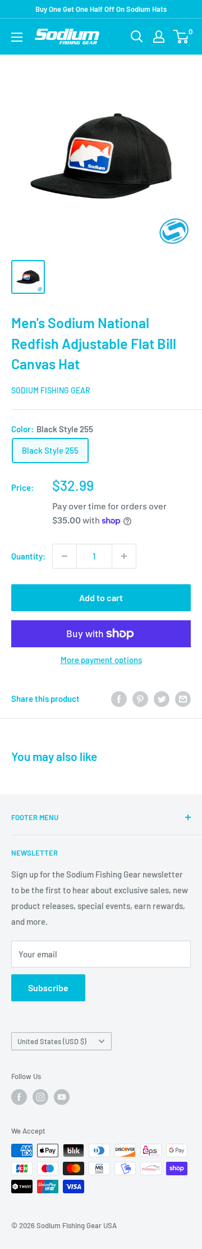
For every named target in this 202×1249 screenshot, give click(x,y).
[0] (182, 36)
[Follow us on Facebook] (19, 1097)
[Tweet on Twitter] (161, 698)
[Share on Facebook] (119, 698)
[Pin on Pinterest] (140, 698)
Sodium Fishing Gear (50, 390)
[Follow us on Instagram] (40, 1097)
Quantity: (28, 556)
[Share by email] (183, 698)
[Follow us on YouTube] (62, 1097)
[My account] (158, 36)
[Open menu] (16, 37)
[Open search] (137, 36)
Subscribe (48, 987)
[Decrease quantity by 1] (64, 556)
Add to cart (101, 597)
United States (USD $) (51, 1041)
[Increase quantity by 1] (124, 556)
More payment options (101, 660)
